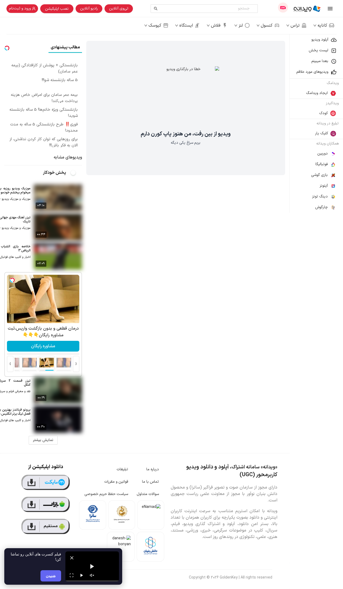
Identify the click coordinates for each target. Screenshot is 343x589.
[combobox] (205, 9)
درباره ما (152, 469)
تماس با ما (150, 482)
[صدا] (92, 575)
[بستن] (72, 558)
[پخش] (82, 575)
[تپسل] (12, 280)
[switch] (76, 173)
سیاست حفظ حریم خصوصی (106, 494)
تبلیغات (122, 469)
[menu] (316, 123)
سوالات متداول (148, 494)
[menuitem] (316, 39)
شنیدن (51, 575)
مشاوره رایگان (43, 346)
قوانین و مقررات (116, 482)
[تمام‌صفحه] (72, 575)
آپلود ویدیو (319, 39)
